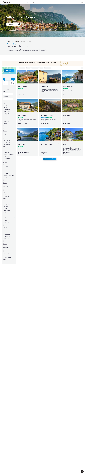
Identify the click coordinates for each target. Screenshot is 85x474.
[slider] (4, 80)
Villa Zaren (67, 144)
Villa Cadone (23, 86)
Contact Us (74, 2)
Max (11, 82)
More (4, 115)
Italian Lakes (23, 41)
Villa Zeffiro (22, 144)
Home (9, 41)
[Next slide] (37, 77)
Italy (12, 41)
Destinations (18, 2)
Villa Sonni (22, 115)
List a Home (67, 2)
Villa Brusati (67, 115)
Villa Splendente (47, 115)
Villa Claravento (46, 144)
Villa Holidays (25, 2)
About (71, 2)
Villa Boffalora (68, 86)
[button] (82, 471)
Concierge (31, 2)
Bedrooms (6, 91)
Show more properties (49, 159)
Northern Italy (17, 41)
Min (4, 82)
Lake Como (28, 41)
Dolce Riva (45, 86)
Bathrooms (6, 96)
